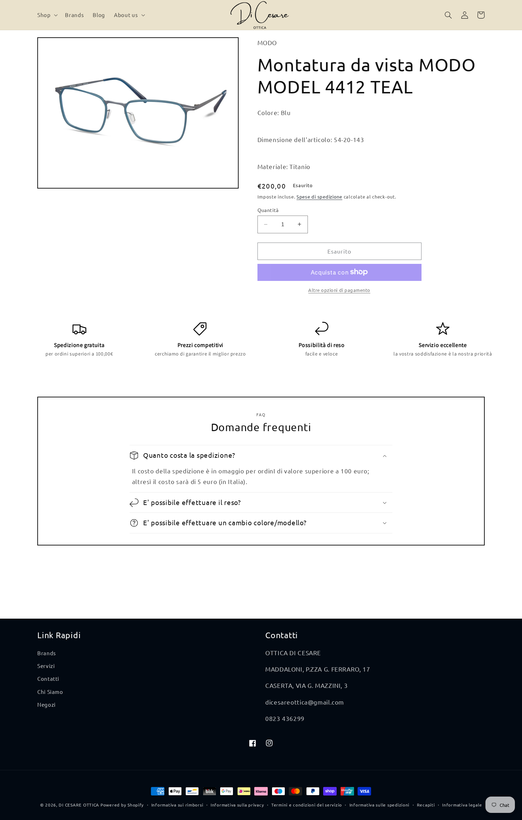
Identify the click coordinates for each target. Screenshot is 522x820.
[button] (46, 15)
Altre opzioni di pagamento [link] (339, 290)
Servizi (46, 665)
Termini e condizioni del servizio (306, 805)
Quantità (268, 210)
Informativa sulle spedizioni (379, 805)
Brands (46, 653)
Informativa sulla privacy (237, 805)
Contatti (48, 678)
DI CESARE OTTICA (79, 805)
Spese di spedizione (319, 197)
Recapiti (426, 805)
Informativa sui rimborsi (177, 805)
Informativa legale (462, 805)
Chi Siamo (50, 691)
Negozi (46, 704)
